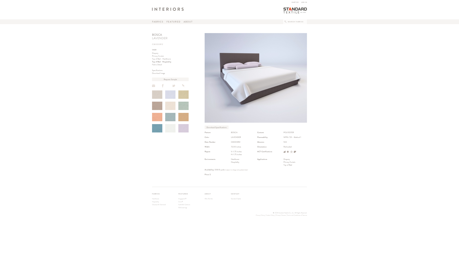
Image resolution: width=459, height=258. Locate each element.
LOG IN (304, 2)
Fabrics (158, 21)
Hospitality (155, 202)
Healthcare (155, 199)
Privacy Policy (260, 215)
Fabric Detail (157, 64)
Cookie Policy (270, 215)
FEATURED (183, 194)
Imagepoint (182, 199)
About (188, 21)
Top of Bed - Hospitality (161, 61)
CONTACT (235, 194)
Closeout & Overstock (159, 205)
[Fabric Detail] (157, 94)
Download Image (158, 73)
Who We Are (209, 199)
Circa (180, 202)
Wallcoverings (182, 208)
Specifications (157, 70)
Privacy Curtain (158, 56)
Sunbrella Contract (184, 205)
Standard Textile (236, 199)
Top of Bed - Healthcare (161, 59)
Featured (173, 21)
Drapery (155, 53)
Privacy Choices (281, 215)
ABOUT (208, 194)
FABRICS (156, 194)
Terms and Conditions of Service (297, 215)
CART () (295, 2)
